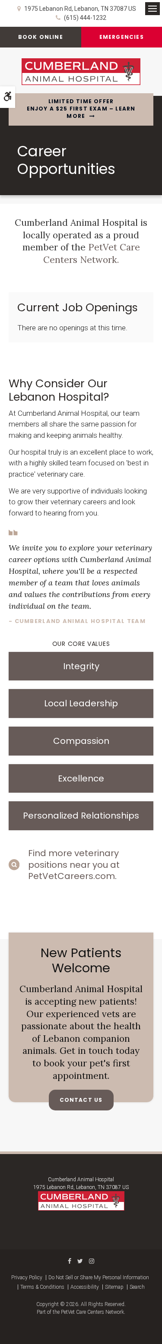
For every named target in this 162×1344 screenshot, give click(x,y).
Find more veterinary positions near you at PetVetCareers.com (74, 864)
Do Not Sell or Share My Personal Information (98, 1277)
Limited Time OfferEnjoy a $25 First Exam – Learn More (81, 109)
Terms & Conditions (42, 1287)
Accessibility (84, 1287)
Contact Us (81, 1100)
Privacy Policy (26, 1277)
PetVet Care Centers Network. (91, 253)
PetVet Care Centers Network (92, 1312)
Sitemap (114, 1287)
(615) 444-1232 (85, 17)
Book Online (40, 37)
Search (137, 1287)
